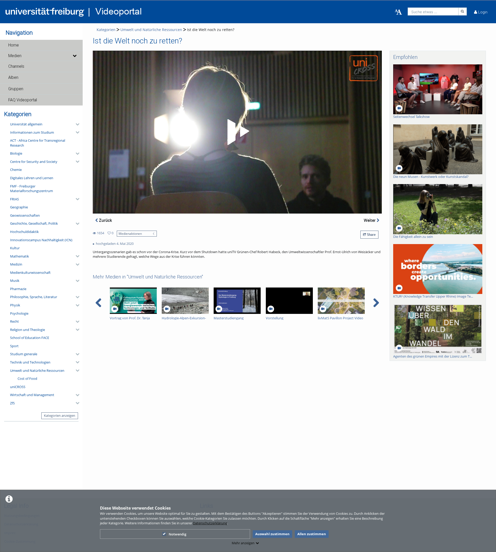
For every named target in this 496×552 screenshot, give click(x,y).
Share (371, 234)
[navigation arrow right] (376, 303)
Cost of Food (27, 378)
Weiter (370, 220)
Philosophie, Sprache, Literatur (33, 296)
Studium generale (23, 354)
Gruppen (15, 89)
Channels (16, 66)
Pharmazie (18, 288)
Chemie (16, 169)
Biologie (16, 153)
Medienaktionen (130, 233)
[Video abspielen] (237, 132)
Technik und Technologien (30, 362)
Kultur (15, 248)
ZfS (12, 403)
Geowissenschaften (25, 215)
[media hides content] (74, 56)
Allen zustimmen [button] (311, 534)
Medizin (16, 264)
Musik (14, 280)
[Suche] (462, 11)
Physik (15, 305)
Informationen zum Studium (32, 132)
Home (13, 45)
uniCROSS (17, 386)
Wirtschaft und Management (32, 394)
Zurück (105, 220)
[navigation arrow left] (98, 303)
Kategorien (106, 29)
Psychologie (19, 313)
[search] (433, 11)
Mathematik (19, 256)
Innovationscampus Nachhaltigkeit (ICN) (41, 240)
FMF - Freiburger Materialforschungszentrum (31, 188)
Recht (14, 321)
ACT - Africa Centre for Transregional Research (37, 143)
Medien (14, 56)
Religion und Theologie (27, 329)
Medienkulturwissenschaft (30, 272)
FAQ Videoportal (22, 100)
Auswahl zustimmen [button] (272, 534)
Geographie (19, 207)
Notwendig (177, 534)
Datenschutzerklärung (210, 523)
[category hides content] (76, 124)
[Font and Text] (398, 12)
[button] (41, 45)
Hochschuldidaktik (24, 231)
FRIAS (14, 199)
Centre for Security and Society (33, 161)
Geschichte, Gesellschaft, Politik (34, 223)
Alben (13, 77)
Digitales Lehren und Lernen (31, 178)
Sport (14, 346)
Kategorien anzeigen (59, 415)
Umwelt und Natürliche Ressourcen (37, 370)
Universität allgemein (26, 124)
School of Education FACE (29, 337)
